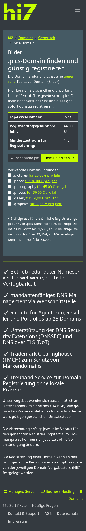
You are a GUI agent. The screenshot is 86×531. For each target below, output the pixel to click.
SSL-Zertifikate (15, 505)
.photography (41, 186)
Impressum (17, 521)
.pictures (37, 175)
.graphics (37, 203)
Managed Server (21, 491)
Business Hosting (60, 491)
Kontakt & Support (23, 513)
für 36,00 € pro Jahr (41, 181)
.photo (35, 181)
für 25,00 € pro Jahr (45, 175)
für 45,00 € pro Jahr (53, 186)
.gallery (35, 198)
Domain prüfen (57, 157)
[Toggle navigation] (77, 11)
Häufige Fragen (45, 505)
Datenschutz (67, 513)
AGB (48, 513)
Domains (25, 37)
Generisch (46, 37)
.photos (36, 192)
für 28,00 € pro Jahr (46, 203)
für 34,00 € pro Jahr (42, 198)
